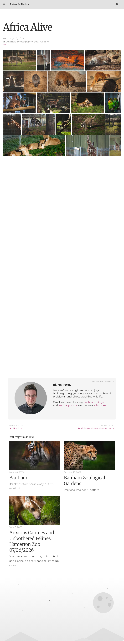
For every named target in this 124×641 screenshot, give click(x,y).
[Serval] (53, 103)
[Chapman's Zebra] (38, 124)
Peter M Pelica (19, 4)
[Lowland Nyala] (113, 124)
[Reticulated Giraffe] (12, 124)
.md (5, 44)
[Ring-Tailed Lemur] (43, 60)
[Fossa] (19, 103)
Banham (16, 428)
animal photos (68, 405)
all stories (100, 405)
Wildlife (44, 41)
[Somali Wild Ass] (19, 60)
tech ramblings (94, 402)
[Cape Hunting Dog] (87, 103)
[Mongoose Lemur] (88, 124)
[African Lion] (34, 145)
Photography (25, 41)
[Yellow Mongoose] (67, 81)
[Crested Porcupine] (103, 60)
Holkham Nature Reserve (96, 428)
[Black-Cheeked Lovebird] (113, 103)
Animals (11, 41)
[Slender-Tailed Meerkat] (13, 81)
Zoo (36, 41)
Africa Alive (27, 27)
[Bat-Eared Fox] (67, 60)
